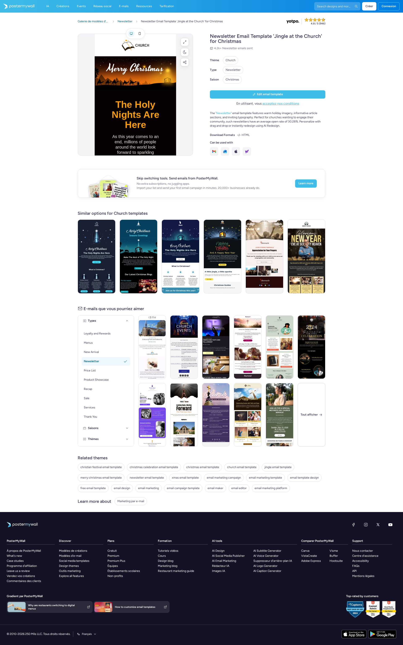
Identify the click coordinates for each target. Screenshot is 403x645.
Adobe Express (311, 561)
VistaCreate (309, 556)
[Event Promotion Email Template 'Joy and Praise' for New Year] (311, 347)
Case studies (15, 561)
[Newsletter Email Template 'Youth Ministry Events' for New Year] (184, 414)
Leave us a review (18, 571)
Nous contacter (362, 551)
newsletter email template (147, 477)
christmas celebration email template (154, 467)
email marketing (148, 488)
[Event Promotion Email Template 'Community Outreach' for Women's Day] (152, 414)
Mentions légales (363, 576)
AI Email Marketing (224, 561)
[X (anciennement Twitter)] (378, 524)
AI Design (218, 551)
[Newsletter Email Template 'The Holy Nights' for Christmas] (180, 257)
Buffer (334, 556)
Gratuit (112, 551)
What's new (14, 556)
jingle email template (278, 467)
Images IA (218, 571)
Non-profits (115, 576)
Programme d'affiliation (22, 566)
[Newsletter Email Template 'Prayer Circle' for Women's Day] (279, 347)
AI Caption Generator (267, 571)
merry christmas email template (101, 477)
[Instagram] (366, 524)
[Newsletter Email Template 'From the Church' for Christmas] (138, 257)
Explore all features (71, 576)
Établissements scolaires (123, 571)
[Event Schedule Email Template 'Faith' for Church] (216, 414)
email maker (215, 488)
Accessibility (360, 561)
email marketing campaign (224, 477)
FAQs (356, 566)
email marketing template (265, 477)
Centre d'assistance (365, 556)
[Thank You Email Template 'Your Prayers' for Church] (264, 257)
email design (122, 488)
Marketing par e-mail (130, 501)
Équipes (112, 566)
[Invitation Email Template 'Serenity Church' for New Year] (306, 257)
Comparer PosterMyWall (317, 541)
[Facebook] (353, 524)
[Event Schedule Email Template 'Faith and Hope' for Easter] (248, 414)
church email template (241, 467)
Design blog (165, 561)
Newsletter (233, 70)
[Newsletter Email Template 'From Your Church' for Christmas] (222, 257)
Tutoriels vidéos (168, 551)
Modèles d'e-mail (70, 556)
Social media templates (74, 561)
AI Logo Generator (265, 566)
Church (231, 60)
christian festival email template (101, 467)
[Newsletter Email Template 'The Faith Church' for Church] (152, 347)
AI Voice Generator (266, 556)
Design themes (69, 566)
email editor (239, 488)
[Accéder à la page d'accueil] (17, 6)
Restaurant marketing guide (176, 571)
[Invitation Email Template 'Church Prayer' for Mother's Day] (279, 414)
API (354, 571)
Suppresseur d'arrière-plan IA (272, 561)
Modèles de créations (73, 551)
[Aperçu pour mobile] (139, 33)
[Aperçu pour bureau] (131, 33)
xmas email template (185, 477)
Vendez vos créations (21, 576)
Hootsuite (336, 561)
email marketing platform (271, 488)
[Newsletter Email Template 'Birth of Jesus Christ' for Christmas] (96, 257)
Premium (113, 556)
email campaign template (183, 488)
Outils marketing (70, 571)
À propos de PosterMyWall (24, 551)
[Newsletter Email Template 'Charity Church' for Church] (216, 347)
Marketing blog (167, 566)
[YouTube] (390, 524)
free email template (93, 488)
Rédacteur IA (220, 566)
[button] (185, 42)
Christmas (232, 79)
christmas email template (202, 467)
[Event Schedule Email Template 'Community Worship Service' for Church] (184, 347)
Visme (334, 551)
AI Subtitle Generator (267, 551)
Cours (162, 556)
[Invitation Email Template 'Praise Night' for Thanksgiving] (248, 347)
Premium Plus (116, 561)
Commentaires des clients (24, 581)
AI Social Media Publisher (228, 556)
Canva (305, 551)
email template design (304, 477)
